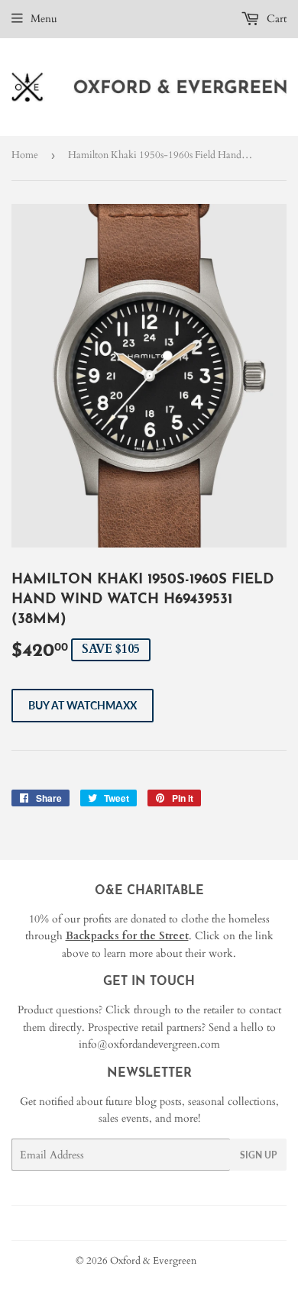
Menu (44, 18)
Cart (275, 18)
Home (24, 155)
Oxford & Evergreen (153, 1261)
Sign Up (258, 1155)
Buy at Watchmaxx (82, 705)
